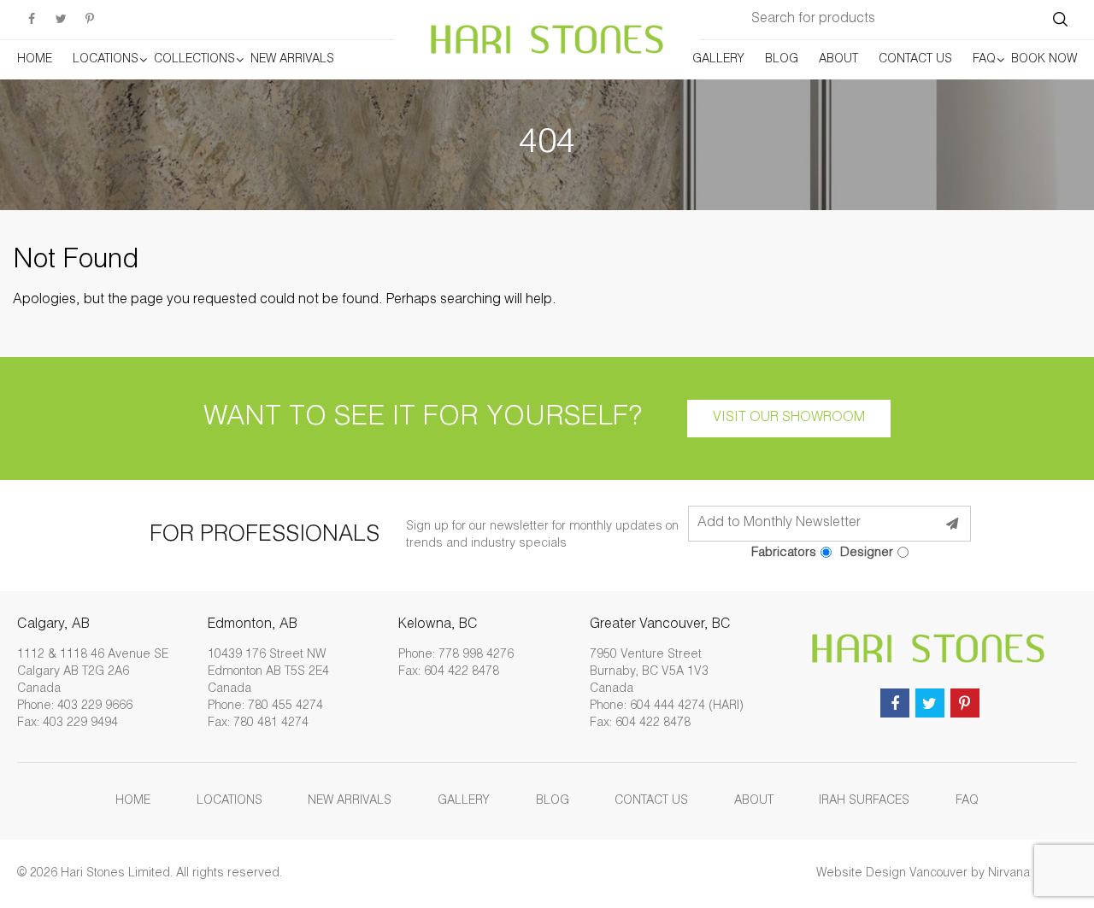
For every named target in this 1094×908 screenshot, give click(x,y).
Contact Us (915, 60)
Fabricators (783, 553)
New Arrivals (292, 60)
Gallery (718, 60)
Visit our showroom (789, 418)
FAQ (984, 60)
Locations (105, 60)
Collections (194, 60)
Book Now (1044, 60)
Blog (781, 60)
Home (34, 60)
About (838, 60)
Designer (866, 553)
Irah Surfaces (864, 801)
